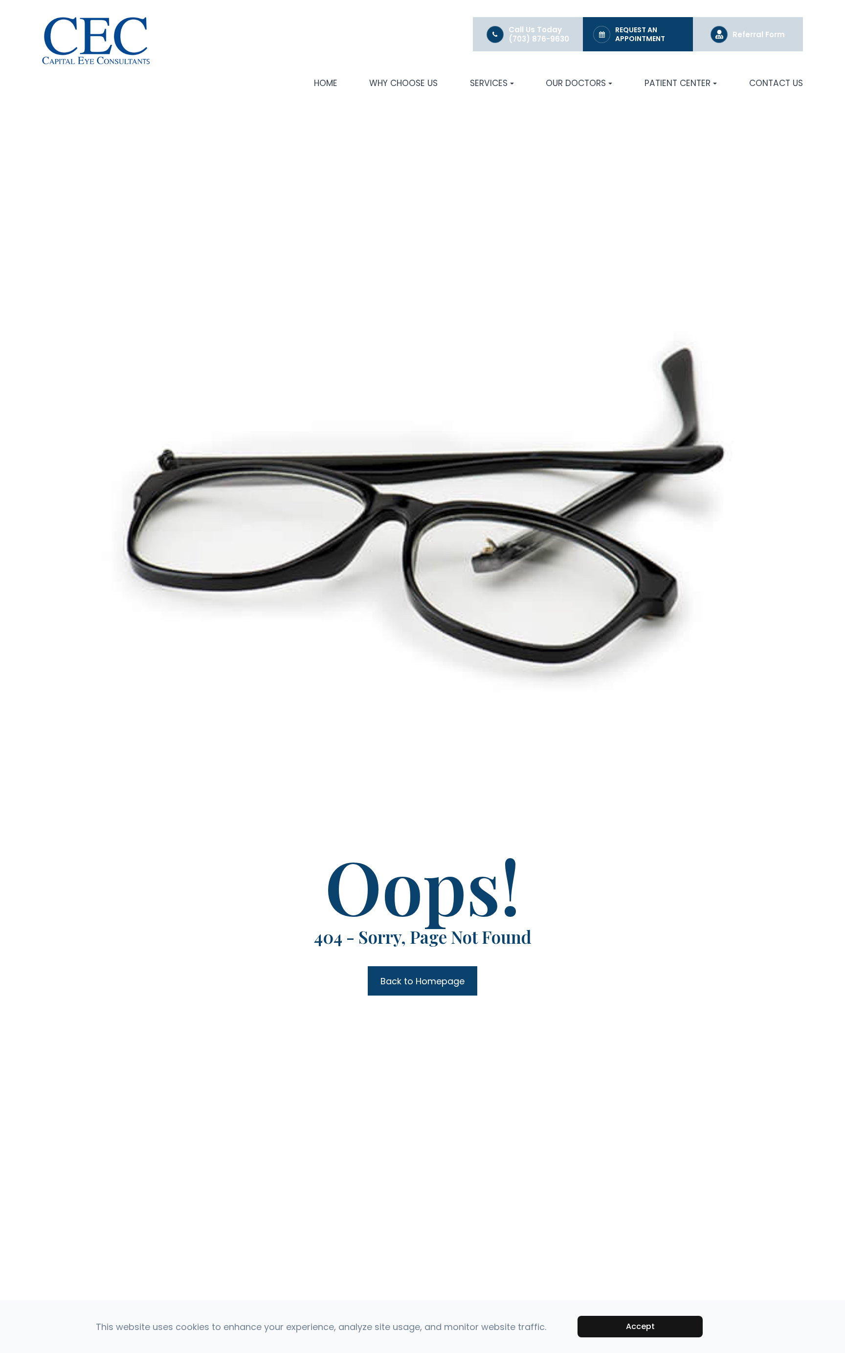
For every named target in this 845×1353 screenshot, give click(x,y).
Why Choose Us (403, 83)
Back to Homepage (422, 981)
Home (325, 83)
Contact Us (776, 83)
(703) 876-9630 (539, 39)
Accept (640, 1326)
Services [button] (489, 83)
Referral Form (759, 34)
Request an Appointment (640, 34)
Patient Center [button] (678, 83)
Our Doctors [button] (576, 83)
